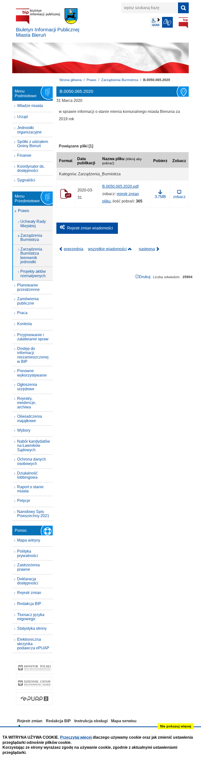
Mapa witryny (28, 540)
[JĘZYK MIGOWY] (167, 22)
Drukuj (145, 277)
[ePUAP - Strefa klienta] (34, 698)
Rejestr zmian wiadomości (90, 228)
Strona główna (70, 80)
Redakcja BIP (29, 604)
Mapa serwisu (124, 721)
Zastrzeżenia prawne (28, 567)
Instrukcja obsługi (91, 721)
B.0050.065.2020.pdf (120, 186)
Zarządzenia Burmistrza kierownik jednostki (31, 255)
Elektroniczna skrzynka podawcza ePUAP (33, 643)
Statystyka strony (32, 628)
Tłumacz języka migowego (30, 617)
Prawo (91, 80)
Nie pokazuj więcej (175, 726)
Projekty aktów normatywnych (33, 273)
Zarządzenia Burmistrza (119, 80)
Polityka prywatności (27, 553)
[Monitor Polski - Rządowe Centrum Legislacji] (34, 668)
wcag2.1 (155, 22)
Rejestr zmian (29, 593)
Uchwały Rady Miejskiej (33, 223)
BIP (183, 22)
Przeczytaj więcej (76, 737)
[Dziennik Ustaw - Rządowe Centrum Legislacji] (34, 683)
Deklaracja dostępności (27, 581)
